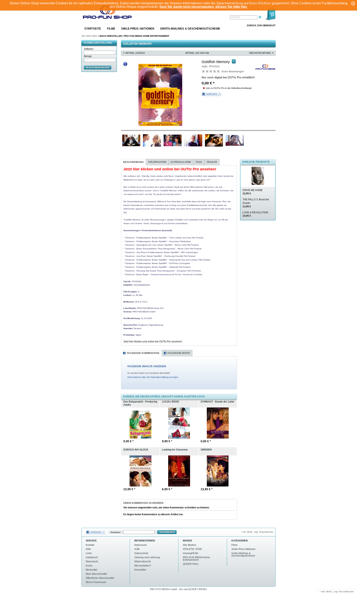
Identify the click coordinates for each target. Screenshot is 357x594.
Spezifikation (157, 162)
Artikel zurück (135, 53)
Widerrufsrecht (142, 561)
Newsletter (115, 532)
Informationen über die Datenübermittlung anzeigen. (153, 377)
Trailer (211, 162)
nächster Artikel (260, 53)
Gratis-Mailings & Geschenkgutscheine (190, 28)
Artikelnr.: (89, 49)
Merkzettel (91, 569)
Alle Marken (189, 545)
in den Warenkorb (97, 67)
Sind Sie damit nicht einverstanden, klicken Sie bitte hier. (203, 6)
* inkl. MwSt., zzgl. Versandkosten (257, 532)
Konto (89, 565)
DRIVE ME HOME (253, 192)
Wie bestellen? (142, 565)
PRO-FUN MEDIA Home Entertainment (146, 36)
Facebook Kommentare (143, 353)
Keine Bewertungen (233, 71)
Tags (198, 162)
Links (89, 553)
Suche (235, 17)
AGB (136, 549)
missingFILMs (190, 553)
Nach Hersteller (111, 36)
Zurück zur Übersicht (261, 25)
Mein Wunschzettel (96, 573)
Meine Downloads (96, 582)
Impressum (140, 545)
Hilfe (88, 549)
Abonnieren (167, 532)
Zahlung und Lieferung (147, 557)
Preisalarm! (181, 162)
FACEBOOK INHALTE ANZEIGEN (146, 366)
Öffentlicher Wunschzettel (100, 578)
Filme (111, 28)
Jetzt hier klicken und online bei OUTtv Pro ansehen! (152, 341)
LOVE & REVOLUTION (255, 214)
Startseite (92, 28)
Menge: (88, 56)
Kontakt (90, 545)
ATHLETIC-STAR (192, 549)
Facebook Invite (179, 353)
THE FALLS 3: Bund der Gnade (256, 203)
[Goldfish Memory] (160, 95)
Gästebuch (92, 557)
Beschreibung (133, 162)
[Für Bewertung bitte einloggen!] (203, 71)
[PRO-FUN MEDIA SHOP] (107, 13)
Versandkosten (346, 591)
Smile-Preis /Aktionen (137, 28)
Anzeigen (211, 94)
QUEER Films (190, 564)
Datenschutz (141, 553)
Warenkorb (92, 561)
